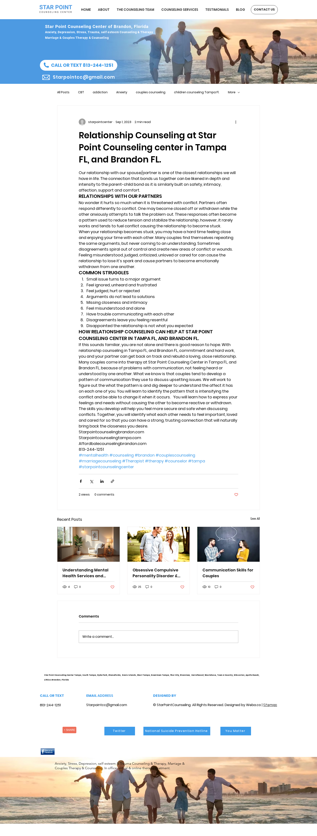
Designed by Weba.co (243, 704)
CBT (81, 92)
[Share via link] (112, 481)
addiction (100, 92)
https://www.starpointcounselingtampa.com (272, 678)
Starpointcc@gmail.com (106, 704)
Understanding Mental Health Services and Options (85, 573)
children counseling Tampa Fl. (196, 92)
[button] (78, 65)
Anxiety (121, 92)
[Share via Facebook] (81, 481)
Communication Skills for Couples (227, 573)
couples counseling (150, 92)
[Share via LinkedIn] (102, 481)
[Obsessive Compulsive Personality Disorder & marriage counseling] (158, 544)
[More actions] (235, 122)
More (231, 92)
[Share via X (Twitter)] (91, 481)
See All (255, 518)
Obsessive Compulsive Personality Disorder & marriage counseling (155, 573)
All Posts (63, 92)
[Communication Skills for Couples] (228, 544)
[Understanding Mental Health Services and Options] (88, 544)
